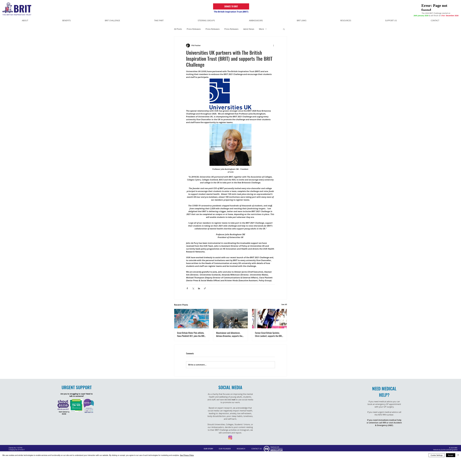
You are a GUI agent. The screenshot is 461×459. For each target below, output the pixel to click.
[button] (284, 29)
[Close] (458, 455)
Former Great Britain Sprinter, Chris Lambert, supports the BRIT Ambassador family (269, 334)
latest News (248, 29)
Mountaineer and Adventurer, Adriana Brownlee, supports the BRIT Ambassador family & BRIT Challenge (229, 334)
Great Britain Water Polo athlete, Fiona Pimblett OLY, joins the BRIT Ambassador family (191, 334)
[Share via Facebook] (187, 288)
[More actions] (273, 45)
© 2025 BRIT (453, 448)
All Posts (178, 29)
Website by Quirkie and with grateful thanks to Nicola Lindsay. (445, 451)
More (261, 29)
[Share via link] (205, 288)
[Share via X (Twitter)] (193, 288)
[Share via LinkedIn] (199, 288)
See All (284, 304)
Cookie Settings (437, 455)
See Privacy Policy (187, 455)
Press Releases (194, 29)
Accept (450, 455)
